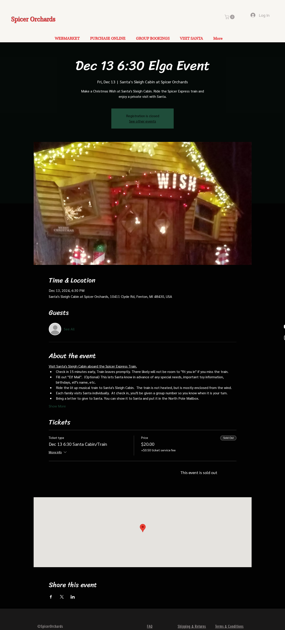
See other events (142, 121)
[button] (230, 17)
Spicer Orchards (33, 19)
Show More (57, 406)
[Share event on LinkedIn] (73, 597)
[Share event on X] (62, 597)
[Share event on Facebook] (51, 597)
